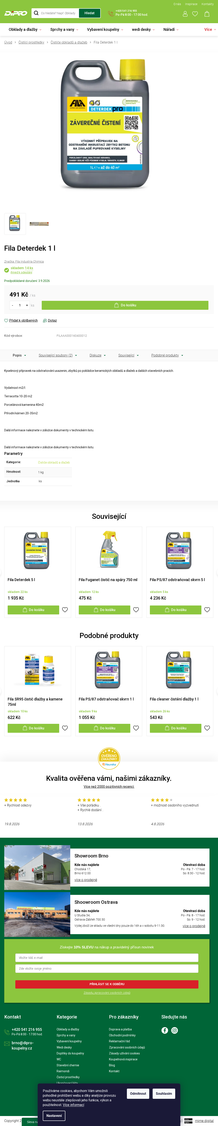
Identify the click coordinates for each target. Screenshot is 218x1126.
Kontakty (208, 4)
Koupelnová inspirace (123, 1059)
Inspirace (191, 4)
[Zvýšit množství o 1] (27, 305)
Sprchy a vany (66, 1035)
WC (59, 1059)
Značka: (24, 261)
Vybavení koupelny (69, 1041)
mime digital (204, 1121)
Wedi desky (64, 1047)
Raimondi (63, 1071)
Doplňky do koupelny (70, 1053)
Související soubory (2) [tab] (56, 355)
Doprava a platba (120, 1029)
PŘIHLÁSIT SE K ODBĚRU (107, 984)
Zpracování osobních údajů (127, 1047)
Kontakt (114, 1071)
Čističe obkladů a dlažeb (54, 462)
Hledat (90, 13)
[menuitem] (25, 29)
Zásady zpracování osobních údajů (107, 992)
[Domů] (9, 42)
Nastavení (54, 1116)
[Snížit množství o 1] (12, 305)
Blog (112, 1065)
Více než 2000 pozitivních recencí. (109, 787)
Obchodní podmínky (122, 1035)
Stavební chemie (68, 1065)
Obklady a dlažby (68, 1029)
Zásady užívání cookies (124, 1053)
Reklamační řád (119, 1041)
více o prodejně (86, 880)
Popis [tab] (17, 355)
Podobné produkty (165, 355)
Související (126, 355)
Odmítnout (138, 1094)
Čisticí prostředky (68, 1077)
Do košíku (128, 305)
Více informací (73, 1105)
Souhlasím (164, 1094)
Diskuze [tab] (95, 355)
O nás (177, 4)
